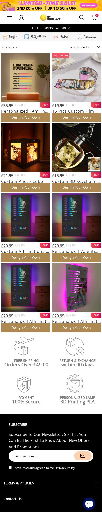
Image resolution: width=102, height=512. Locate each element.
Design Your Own (25, 117)
